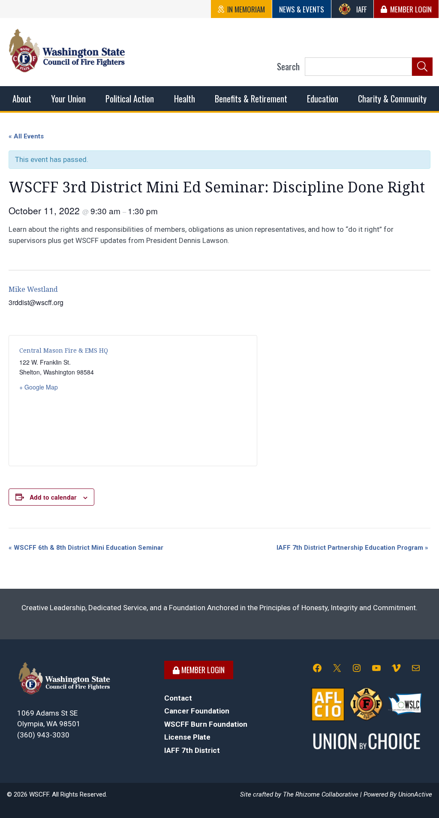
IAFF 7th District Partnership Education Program (352, 547)
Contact (178, 698)
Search (288, 66)
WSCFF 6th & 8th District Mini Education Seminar (86, 547)
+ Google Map (38, 387)
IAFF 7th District (192, 750)
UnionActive (415, 794)
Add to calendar (53, 497)
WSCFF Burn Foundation (205, 724)
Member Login (411, 9)
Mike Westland (33, 289)
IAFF (361, 9)
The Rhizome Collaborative (320, 794)
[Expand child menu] (22, 98)
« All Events (26, 136)
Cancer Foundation (196, 711)
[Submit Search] (422, 66)
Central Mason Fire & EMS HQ (63, 350)
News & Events (301, 9)
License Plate (187, 737)
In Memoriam (246, 9)
